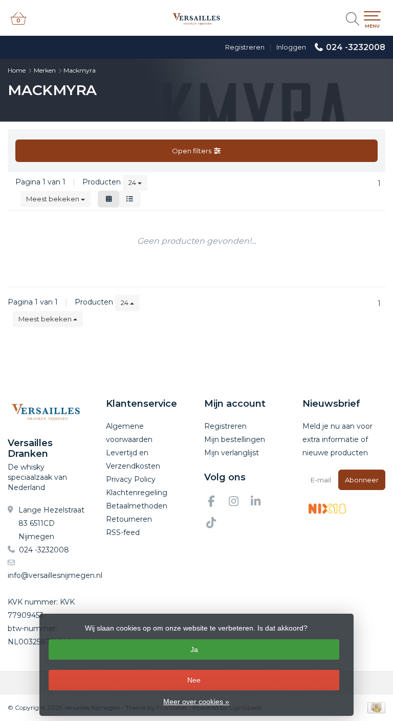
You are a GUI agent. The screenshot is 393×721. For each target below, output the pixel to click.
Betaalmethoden (136, 505)
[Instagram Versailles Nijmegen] (238, 502)
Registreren (245, 47)
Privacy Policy (131, 479)
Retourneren (129, 519)
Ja (194, 649)
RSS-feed (123, 532)
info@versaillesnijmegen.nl (55, 575)
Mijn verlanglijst (231, 452)
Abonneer (362, 480)
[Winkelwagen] (18, 23)
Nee (194, 680)
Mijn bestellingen (234, 439)
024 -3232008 (355, 47)
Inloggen (291, 47)
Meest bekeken (53, 199)
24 (133, 182)
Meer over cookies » (196, 701)
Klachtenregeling (136, 492)
